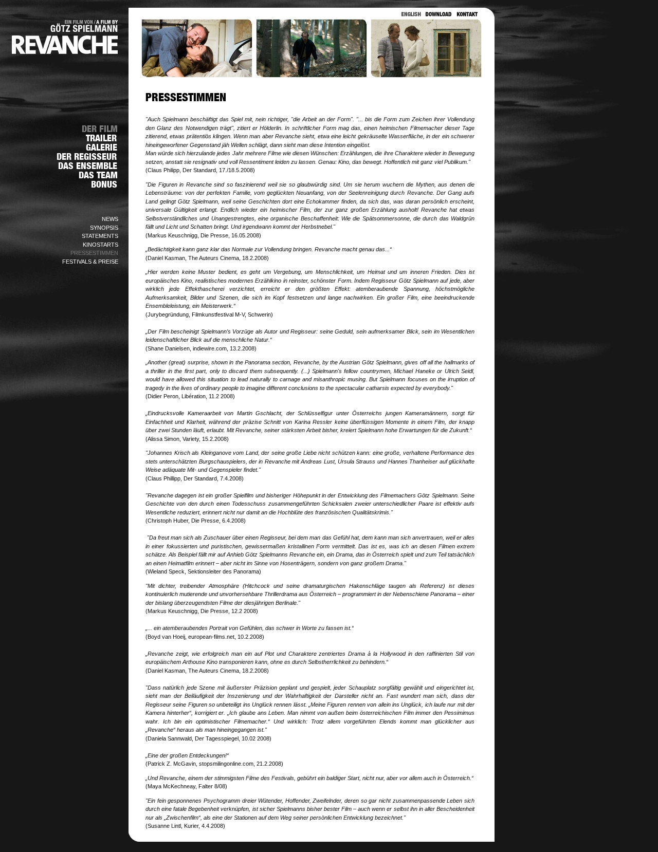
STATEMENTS (100, 236)
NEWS (110, 219)
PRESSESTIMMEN (94, 253)
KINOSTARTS (100, 245)
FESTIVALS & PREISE (90, 261)
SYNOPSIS (104, 228)
